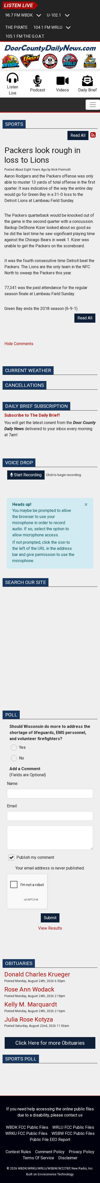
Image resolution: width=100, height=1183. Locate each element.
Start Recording (27, 474)
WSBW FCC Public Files (73, 1133)
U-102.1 (54, 15)
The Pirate (16, 27)
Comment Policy (50, 1151)
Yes (22, 747)
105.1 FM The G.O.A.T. (24, 36)
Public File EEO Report (50, 1139)
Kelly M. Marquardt (30, 1004)
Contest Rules (18, 1151)
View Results (50, 928)
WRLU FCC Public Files (73, 1127)
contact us (73, 1115)
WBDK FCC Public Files (27, 1127)
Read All (78, 135)
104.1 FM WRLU (47, 27)
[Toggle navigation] (93, 105)
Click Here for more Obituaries (50, 1043)
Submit (50, 917)
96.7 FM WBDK (19, 15)
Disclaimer (67, 1157)
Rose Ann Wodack (29, 989)
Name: (12, 783)
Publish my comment (35, 857)
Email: (12, 806)
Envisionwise (47, 1174)
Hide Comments (18, 343)
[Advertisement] (50, 656)
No (21, 758)
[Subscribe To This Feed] (93, 135)
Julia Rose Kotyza (28, 1019)
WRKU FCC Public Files (26, 1133)
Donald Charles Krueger (37, 974)
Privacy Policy (81, 1151)
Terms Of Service (38, 1157)
